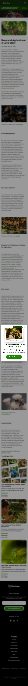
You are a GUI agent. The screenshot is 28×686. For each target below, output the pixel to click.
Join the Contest (14, 357)
